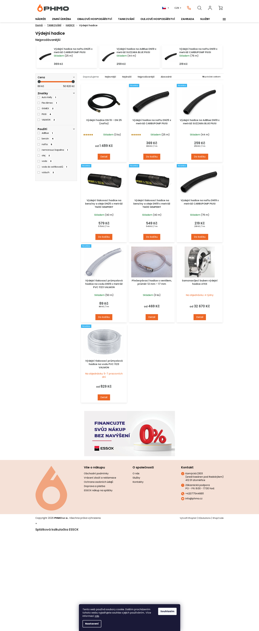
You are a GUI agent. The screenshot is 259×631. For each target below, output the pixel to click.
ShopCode (218, 518)
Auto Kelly (49, 97)
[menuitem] (40, 19)
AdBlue (47, 133)
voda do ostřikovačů (54, 166)
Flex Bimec (49, 102)
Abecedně (166, 76)
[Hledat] (199, 8)
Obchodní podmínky (96, 473)
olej (46, 155)
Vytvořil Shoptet (188, 518)
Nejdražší (127, 76)
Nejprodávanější (146, 76)
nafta (47, 144)
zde (97, 616)
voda (46, 161)
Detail (103, 156)
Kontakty (138, 482)
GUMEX (47, 108)
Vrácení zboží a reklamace (100, 477)
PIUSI (46, 114)
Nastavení (92, 623)
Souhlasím (167, 611)
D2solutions (205, 518)
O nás (136, 473)
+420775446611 (194, 493)
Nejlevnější (110, 76)
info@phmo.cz (193, 498)
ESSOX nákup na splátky (98, 490)
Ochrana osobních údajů (98, 482)
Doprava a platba (94, 486)
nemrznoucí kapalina (55, 149)
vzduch (48, 172)
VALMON (48, 119)
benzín (48, 138)
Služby (136, 477)
